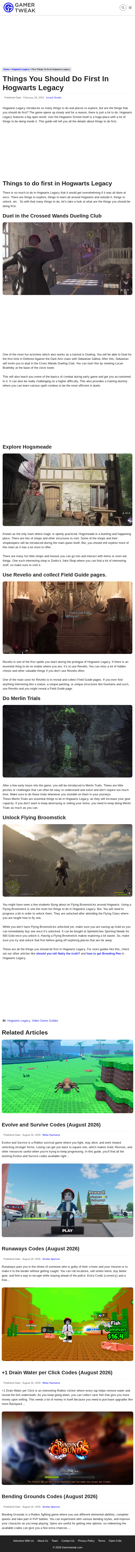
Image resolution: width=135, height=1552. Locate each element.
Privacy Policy (86, 1540)
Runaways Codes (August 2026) (40, 1248)
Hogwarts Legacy (20, 69)
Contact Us (68, 1540)
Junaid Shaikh (54, 97)
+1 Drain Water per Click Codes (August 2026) (57, 1372)
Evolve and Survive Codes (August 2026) (51, 1125)
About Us (42, 1540)
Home (6, 69)
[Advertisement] (67, 40)
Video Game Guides (45, 1020)
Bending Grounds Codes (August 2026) (50, 1496)
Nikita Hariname (51, 1134)
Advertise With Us (23, 1540)
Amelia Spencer (51, 1259)
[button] (123, 7)
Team (55, 1540)
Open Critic (115, 1540)
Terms (101, 1540)
